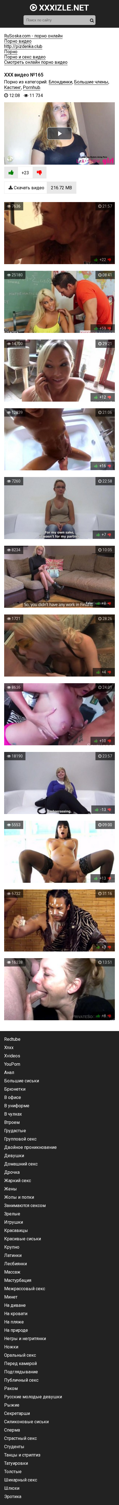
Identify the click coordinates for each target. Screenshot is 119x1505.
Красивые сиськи (22, 1238)
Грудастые (15, 1130)
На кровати (15, 1313)
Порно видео (18, 41)
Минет (10, 1297)
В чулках (13, 1114)
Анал (9, 1072)
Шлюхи (11, 1488)
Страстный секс (20, 1438)
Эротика (12, 1496)
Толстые (13, 1471)
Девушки (14, 1155)
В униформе (16, 1105)
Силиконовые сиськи (26, 1421)
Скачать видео (42, 187)
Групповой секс (20, 1139)
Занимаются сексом (25, 1205)
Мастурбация (17, 1280)
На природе (16, 1330)
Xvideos (12, 1055)
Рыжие (11, 1405)
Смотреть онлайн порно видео (36, 62)
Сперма (12, 1430)
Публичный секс (21, 1380)
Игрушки (13, 1222)
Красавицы (16, 1230)
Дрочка (12, 1172)
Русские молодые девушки (33, 1396)
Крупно (11, 1247)
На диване (15, 1305)
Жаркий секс (17, 1180)
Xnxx (9, 1047)
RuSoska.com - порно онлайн (33, 36)
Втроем (12, 1122)
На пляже (14, 1322)
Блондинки (60, 82)
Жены (10, 1189)
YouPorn (12, 1064)
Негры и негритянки (25, 1338)
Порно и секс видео (25, 57)
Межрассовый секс (24, 1288)
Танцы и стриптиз (22, 1455)
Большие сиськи (21, 1080)
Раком (11, 1388)
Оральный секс (20, 1355)
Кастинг (12, 87)
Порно (10, 51)
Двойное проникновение (30, 1147)
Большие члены (91, 82)
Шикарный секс (20, 1480)
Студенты (14, 1446)
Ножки (11, 1347)
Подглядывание (21, 1371)
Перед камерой (20, 1363)
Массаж (12, 1272)
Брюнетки (14, 1089)
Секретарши (17, 1413)
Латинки (13, 1255)
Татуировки (16, 1463)
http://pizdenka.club (23, 46)
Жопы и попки (19, 1197)
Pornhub (31, 87)
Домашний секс (21, 1164)
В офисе (12, 1097)
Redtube (12, 1039)
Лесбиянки (15, 1263)
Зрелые (12, 1213)
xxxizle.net (63, 7)
